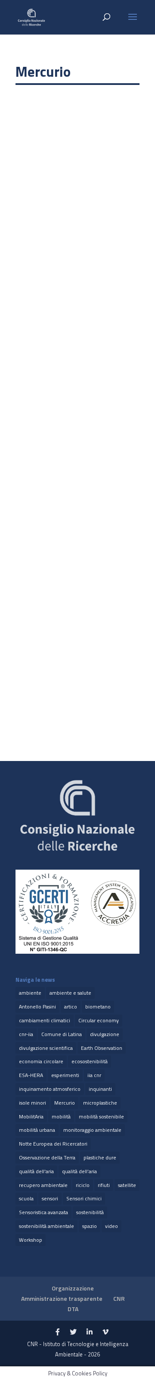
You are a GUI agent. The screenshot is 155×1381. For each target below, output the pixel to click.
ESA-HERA (31, 1075)
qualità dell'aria (36, 1171)
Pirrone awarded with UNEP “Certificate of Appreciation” (63, 425)
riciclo (83, 1185)
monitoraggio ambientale (92, 1130)
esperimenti (65, 1075)
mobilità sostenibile (101, 1116)
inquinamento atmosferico (50, 1089)
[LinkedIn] (90, 1332)
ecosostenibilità (89, 1061)
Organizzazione (73, 1288)
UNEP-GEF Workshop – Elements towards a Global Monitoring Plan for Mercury (74, 209)
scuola (26, 1198)
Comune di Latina (61, 1034)
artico (70, 1006)
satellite (127, 1185)
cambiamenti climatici (44, 1020)
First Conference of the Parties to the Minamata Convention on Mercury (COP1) (75, 631)
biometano (98, 1006)
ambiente (30, 993)
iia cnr (94, 1075)
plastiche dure (100, 1157)
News (50, 223)
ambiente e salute (70, 993)
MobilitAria (31, 1116)
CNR (119, 1298)
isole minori (32, 1103)
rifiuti (104, 1185)
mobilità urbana (37, 1130)
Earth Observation (101, 1048)
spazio (89, 1226)
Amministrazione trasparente (61, 1298)
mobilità (61, 1116)
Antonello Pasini (37, 1006)
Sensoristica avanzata (43, 1212)
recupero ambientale (43, 1185)
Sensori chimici (84, 1198)
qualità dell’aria (79, 1171)
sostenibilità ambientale (46, 1226)
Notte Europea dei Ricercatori (53, 1144)
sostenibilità (90, 1212)
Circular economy (98, 1020)
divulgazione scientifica (46, 1048)
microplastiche (100, 1103)
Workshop (30, 1240)
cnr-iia (26, 1034)
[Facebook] (58, 1332)
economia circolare (41, 1061)
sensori (50, 1198)
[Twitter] (73, 1332)
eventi (32, 223)
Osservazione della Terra (47, 1157)
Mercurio (64, 1103)
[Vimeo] (105, 1332)
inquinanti (100, 1089)
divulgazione (104, 1034)
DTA (73, 1308)
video (111, 1226)
